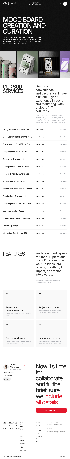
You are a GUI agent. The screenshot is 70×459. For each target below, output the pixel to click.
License (22, 440)
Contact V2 (39, 436)
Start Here (23, 450)
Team (37, 441)
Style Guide (21, 447)
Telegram (17, 428)
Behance (5, 428)
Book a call (6, 379)
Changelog (23, 443)
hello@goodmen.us (8, 373)
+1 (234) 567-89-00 (8, 375)
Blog (37, 428)
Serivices (38, 425)
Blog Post (38, 431)
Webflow (19, 456)
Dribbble (11, 428)
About (21, 432)
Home (21, 426)
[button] (59, 3)
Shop (37, 439)
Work (21, 429)
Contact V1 (39, 433)
